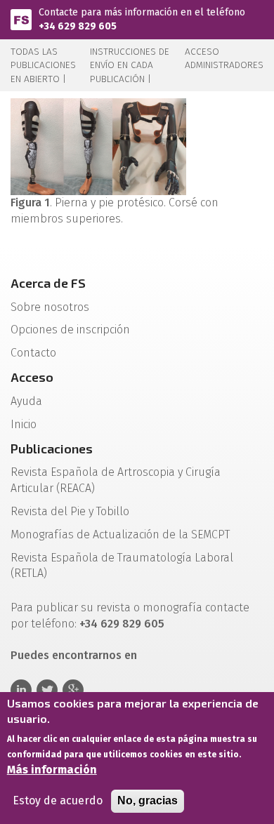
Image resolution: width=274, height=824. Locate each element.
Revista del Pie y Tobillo (70, 511)
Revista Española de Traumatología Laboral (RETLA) (122, 565)
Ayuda (26, 401)
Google (73, 689)
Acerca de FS (48, 283)
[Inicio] (21, 18)
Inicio (24, 424)
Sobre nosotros (50, 307)
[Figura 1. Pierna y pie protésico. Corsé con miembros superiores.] (98, 145)
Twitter (47, 689)
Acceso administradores (224, 58)
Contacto (33, 352)
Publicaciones (52, 448)
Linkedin (21, 689)
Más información (52, 769)
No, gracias (147, 800)
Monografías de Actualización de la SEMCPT (120, 534)
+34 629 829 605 (78, 26)
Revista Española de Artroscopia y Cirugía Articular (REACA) (116, 480)
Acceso (32, 377)
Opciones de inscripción (70, 329)
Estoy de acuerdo (58, 800)
